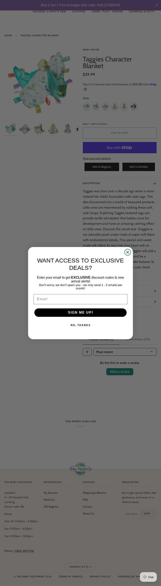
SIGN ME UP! (80, 312)
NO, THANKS (81, 325)
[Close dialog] (128, 252)
